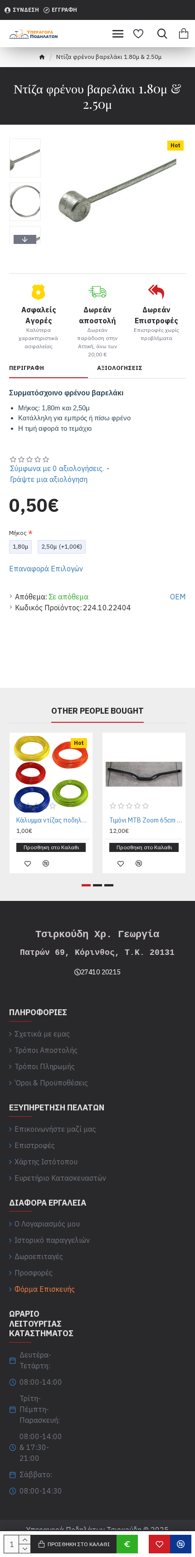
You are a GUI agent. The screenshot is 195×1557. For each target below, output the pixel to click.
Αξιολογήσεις (119, 368)
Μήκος (18, 533)
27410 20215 (101, 972)
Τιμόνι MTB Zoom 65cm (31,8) (145, 820)
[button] (25, 140)
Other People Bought (97, 711)
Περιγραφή (26, 368)
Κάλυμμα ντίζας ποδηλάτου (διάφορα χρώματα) (52, 820)
